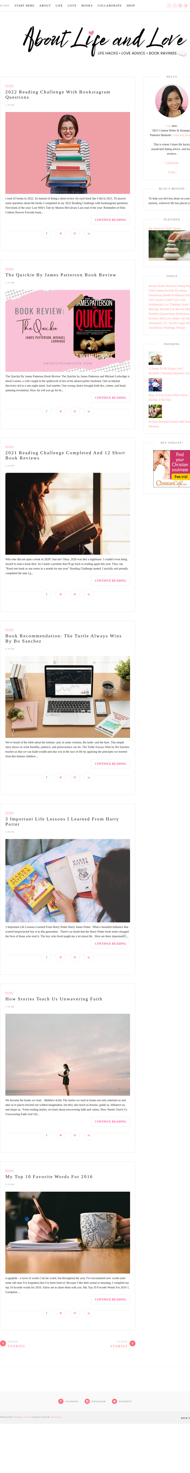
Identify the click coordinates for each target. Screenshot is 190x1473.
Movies (180, 309)
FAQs (171, 172)
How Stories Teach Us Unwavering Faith (54, 998)
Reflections (182, 313)
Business (171, 285)
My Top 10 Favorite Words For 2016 (49, 1176)
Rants (172, 313)
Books (87, 5)
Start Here (24, 5)
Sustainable (155, 323)
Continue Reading (110, 219)
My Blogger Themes (22, 1417)
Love (72, 5)
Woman (180, 327)
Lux (168, 125)
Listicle (168, 299)
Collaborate (110, 5)
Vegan (181, 323)
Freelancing (155, 295)
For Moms (181, 290)
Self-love (165, 318)
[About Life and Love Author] (172, 116)
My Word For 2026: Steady (165, 228)
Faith (152, 290)
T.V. (165, 323)
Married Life (167, 309)
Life (59, 5)
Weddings (169, 327)
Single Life (178, 318)
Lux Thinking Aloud (176, 304)
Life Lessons (156, 299)
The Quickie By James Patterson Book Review (61, 274)
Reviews (154, 318)
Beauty (153, 285)
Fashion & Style (164, 290)
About (45, 5)
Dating (181, 285)
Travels (172, 323)
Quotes (164, 313)
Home (5, 5)
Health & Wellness (174, 295)
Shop (131, 5)
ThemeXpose (56, 1417)
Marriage (154, 309)
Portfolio (154, 313)
